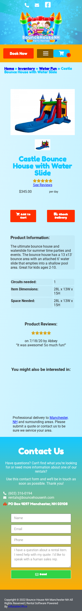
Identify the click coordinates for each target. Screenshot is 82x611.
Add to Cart (25, 216)
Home (9, 68)
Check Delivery (61, 216)
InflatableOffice (17, 606)
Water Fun (48, 68)
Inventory (26, 68)
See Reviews (42, 185)
